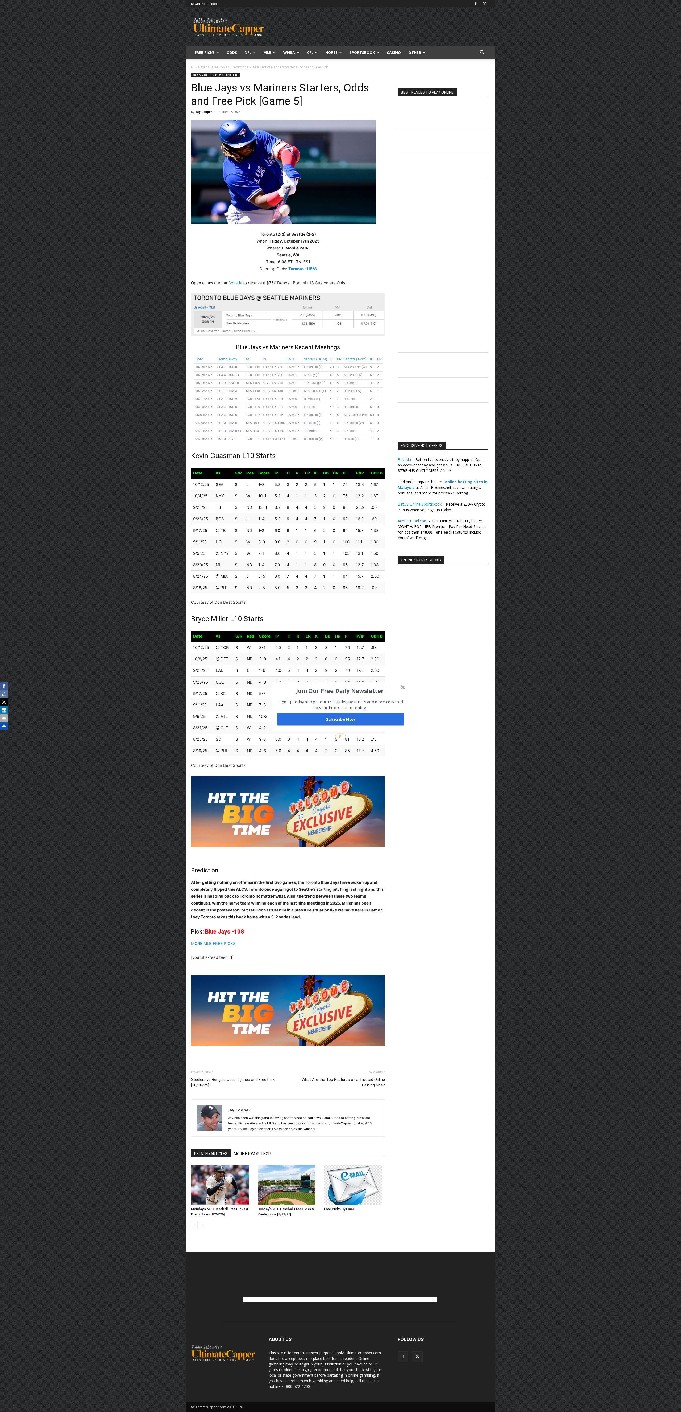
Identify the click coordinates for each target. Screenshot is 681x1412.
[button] (340, 690)
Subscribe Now (340, 719)
